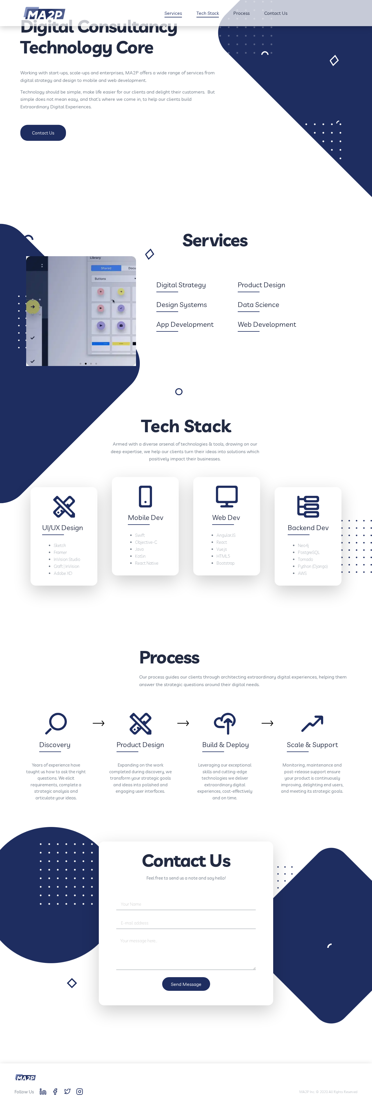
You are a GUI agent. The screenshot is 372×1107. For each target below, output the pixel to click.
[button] (43, 133)
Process (241, 13)
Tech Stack (207, 13)
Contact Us (275, 13)
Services (173, 13)
